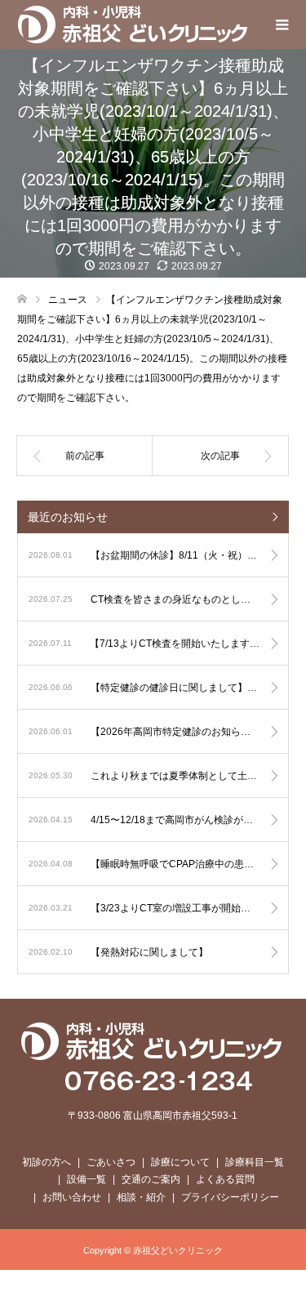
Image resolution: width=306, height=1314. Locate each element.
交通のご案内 (151, 1179)
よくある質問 (225, 1179)
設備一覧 (86, 1179)
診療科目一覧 (254, 1162)
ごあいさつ (110, 1162)
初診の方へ (46, 1162)
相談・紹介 (141, 1197)
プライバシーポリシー (230, 1197)
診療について (180, 1162)
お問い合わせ (71, 1197)
